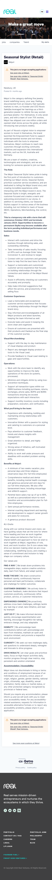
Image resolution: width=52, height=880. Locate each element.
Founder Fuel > (11, 855)
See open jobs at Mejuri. (19, 73)
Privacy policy (20, 767)
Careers (8, 839)
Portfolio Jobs (38, 832)
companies (15, 42)
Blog (32, 843)
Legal (7, 843)
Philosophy (36, 836)
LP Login (8, 846)
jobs (4, 42)
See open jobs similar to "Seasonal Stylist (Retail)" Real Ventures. (26, 77)
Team (32, 839)
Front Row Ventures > (15, 858)
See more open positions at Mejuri (26, 743)
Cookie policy (32, 767)
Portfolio (9, 832)
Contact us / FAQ (13, 836)
